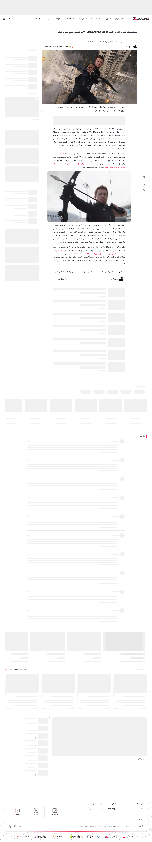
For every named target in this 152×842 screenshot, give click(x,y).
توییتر (61, 154)
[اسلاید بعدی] (2, 111)
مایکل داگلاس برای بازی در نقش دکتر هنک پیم (77, 164)
